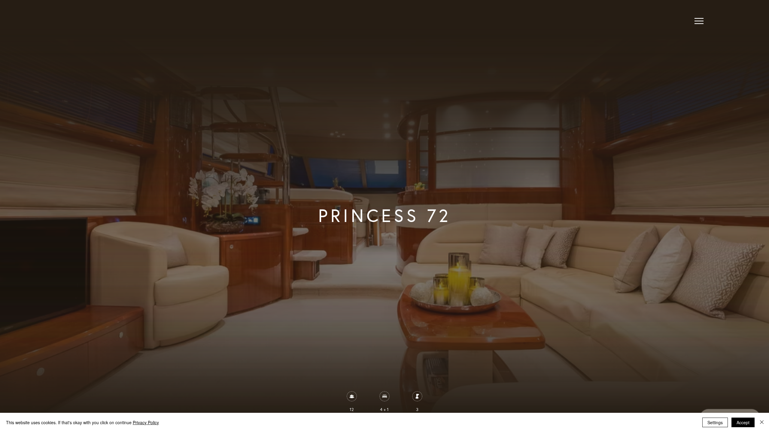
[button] (699, 21)
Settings (715, 422)
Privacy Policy (146, 422)
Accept (743, 422)
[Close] (761, 422)
